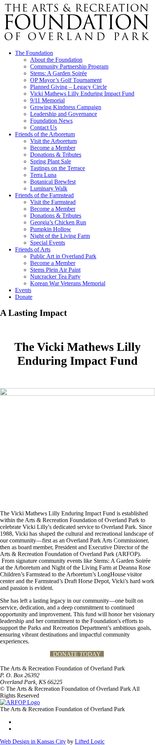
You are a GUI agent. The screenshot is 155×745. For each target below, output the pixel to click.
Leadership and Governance (63, 114)
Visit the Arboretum (53, 141)
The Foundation (34, 53)
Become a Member (52, 148)
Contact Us (43, 127)
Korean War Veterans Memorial (67, 283)
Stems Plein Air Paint (55, 270)
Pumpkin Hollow (50, 229)
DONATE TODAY (77, 654)
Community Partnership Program (69, 66)
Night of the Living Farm (60, 236)
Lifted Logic (90, 741)
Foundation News (51, 120)
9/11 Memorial (47, 100)
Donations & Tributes (55, 154)
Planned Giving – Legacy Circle (68, 87)
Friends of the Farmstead (44, 195)
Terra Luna (43, 175)
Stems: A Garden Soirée (58, 73)
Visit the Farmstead (53, 202)
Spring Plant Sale (50, 161)
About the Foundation (56, 59)
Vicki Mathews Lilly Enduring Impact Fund (82, 93)
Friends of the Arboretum (45, 134)
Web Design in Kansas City (33, 741)
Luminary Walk (48, 188)
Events (23, 290)
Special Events (47, 242)
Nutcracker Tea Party (55, 276)
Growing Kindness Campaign (65, 107)
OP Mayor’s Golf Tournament (66, 80)
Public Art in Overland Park (63, 256)
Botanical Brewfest (53, 181)
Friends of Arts (32, 249)
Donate (23, 297)
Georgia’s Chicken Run (58, 222)
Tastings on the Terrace (57, 168)
